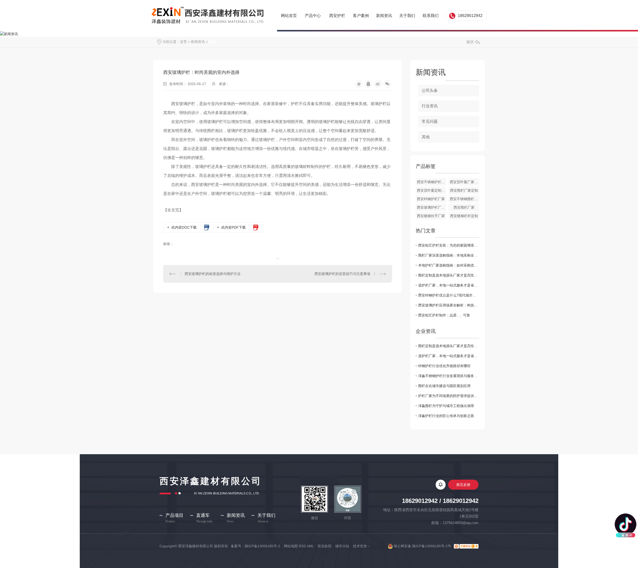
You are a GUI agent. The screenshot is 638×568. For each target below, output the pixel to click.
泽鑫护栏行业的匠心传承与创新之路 (446, 416)
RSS (302, 546)
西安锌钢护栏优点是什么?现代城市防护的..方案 (448, 295)
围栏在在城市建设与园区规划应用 (444, 386)
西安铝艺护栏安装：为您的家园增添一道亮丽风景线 (448, 245)
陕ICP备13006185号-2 (263, 546)
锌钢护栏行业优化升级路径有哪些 (444, 366)
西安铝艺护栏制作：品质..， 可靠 (444, 315)
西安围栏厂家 (464, 207)
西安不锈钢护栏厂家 (431, 182)
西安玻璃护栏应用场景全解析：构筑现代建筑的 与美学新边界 (448, 305)
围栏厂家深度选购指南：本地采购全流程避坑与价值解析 (448, 255)
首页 (183, 42)
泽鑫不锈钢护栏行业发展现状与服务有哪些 (448, 376)
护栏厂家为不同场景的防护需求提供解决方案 (448, 396)
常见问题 (430, 121)
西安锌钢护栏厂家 (431, 199)
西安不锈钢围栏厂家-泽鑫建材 (464, 199)
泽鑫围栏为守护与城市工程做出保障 (446, 406)
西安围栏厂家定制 (464, 190)
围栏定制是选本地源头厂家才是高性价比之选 (448, 275)
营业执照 (324, 546)
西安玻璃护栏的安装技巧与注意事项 (342, 274)
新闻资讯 (198, 42)
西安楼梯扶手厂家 (431, 216)
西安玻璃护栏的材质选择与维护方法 (212, 274)
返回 (470, 42)
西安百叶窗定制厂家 (431, 190)
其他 (212, 42)
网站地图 (291, 546)
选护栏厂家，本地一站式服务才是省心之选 (448, 285)
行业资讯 (430, 106)
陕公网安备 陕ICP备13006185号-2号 (422, 546)
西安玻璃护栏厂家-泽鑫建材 (431, 207)
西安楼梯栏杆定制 (464, 216)
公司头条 (430, 90)
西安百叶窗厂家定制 (464, 182)
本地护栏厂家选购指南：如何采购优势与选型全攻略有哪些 (448, 265)
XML (310, 546)
